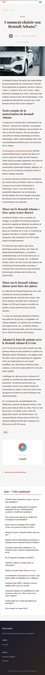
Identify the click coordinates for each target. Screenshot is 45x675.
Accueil (5, 10)
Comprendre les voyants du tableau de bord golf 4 (20, 602)
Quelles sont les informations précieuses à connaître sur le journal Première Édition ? (22, 541)
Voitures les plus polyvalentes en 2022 (20, 570)
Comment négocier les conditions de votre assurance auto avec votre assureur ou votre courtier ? (22, 593)
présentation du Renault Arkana (18, 151)
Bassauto (7, 628)
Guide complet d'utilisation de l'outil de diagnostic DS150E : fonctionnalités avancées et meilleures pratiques (21, 509)
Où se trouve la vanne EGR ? (16, 608)
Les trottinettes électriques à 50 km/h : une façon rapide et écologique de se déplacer (22, 576)
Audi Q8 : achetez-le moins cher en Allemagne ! (19, 564)
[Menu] (40, 2)
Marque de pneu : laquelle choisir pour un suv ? (22, 533)
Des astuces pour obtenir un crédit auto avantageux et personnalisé (21, 518)
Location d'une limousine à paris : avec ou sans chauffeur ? (22, 500)
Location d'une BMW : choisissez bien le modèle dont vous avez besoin (21, 584)
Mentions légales (8, 657)
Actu (11, 10)
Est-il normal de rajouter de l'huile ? (20, 557)
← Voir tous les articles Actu (14, 472)
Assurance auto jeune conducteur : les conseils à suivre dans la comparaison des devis (22, 550)
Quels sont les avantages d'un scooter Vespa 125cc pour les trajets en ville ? (20, 525)
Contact (5, 661)
